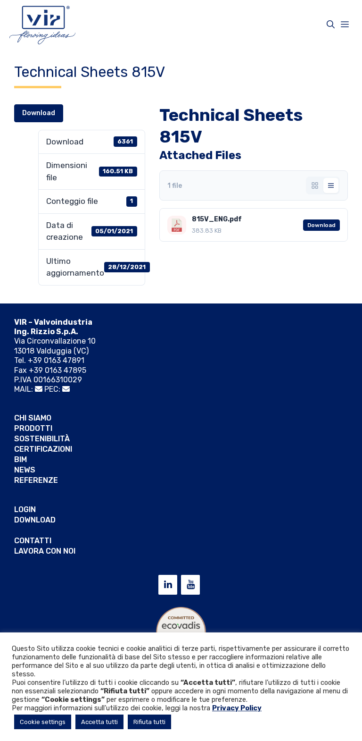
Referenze (36, 480)
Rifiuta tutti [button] (149, 721)
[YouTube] (190, 585)
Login (25, 509)
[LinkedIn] (167, 585)
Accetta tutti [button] (99, 721)
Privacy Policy (237, 708)
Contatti (32, 540)
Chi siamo (32, 417)
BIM (20, 459)
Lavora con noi (44, 551)
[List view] (330, 185)
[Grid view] (314, 185)
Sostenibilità (42, 438)
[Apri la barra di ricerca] (330, 24)
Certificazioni (43, 449)
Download (38, 113)
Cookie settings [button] (43, 721)
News (24, 469)
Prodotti (33, 428)
